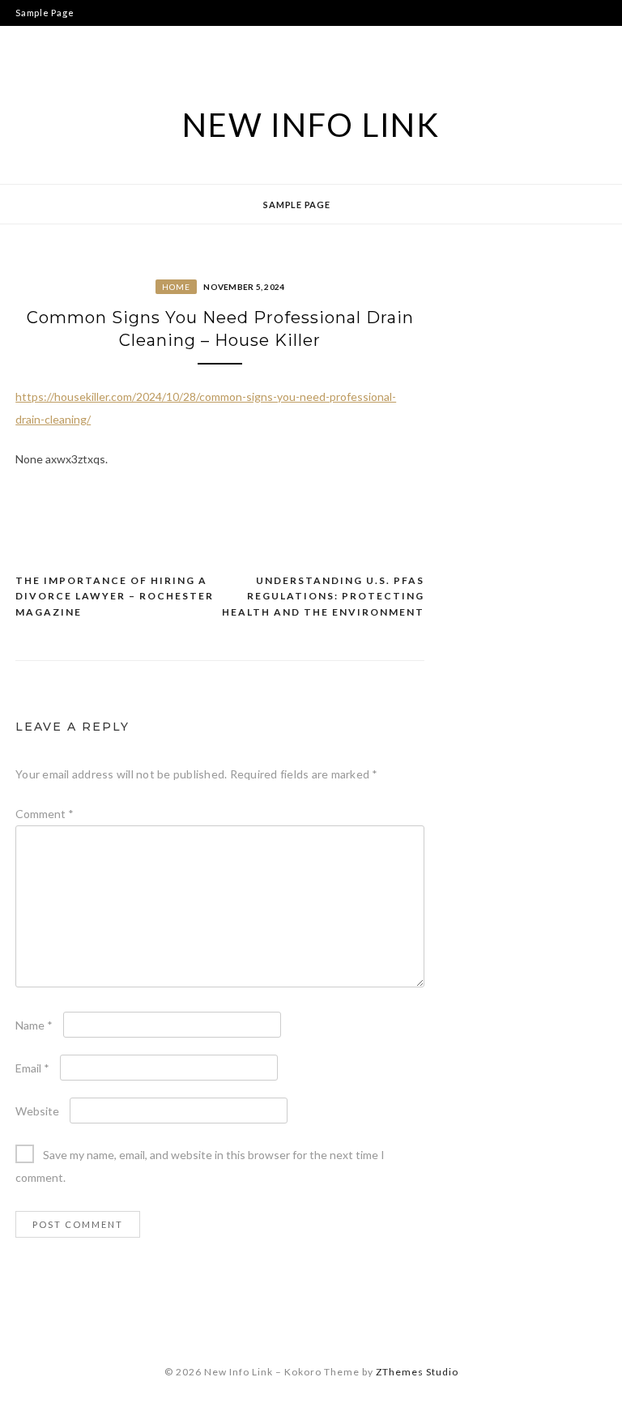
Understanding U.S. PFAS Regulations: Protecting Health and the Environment (323, 596)
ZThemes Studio (417, 1372)
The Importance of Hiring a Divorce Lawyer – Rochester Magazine (114, 596)
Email (32, 1068)
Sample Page (44, 12)
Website (37, 1111)
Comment (44, 814)
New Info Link (311, 124)
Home (176, 287)
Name (34, 1025)
